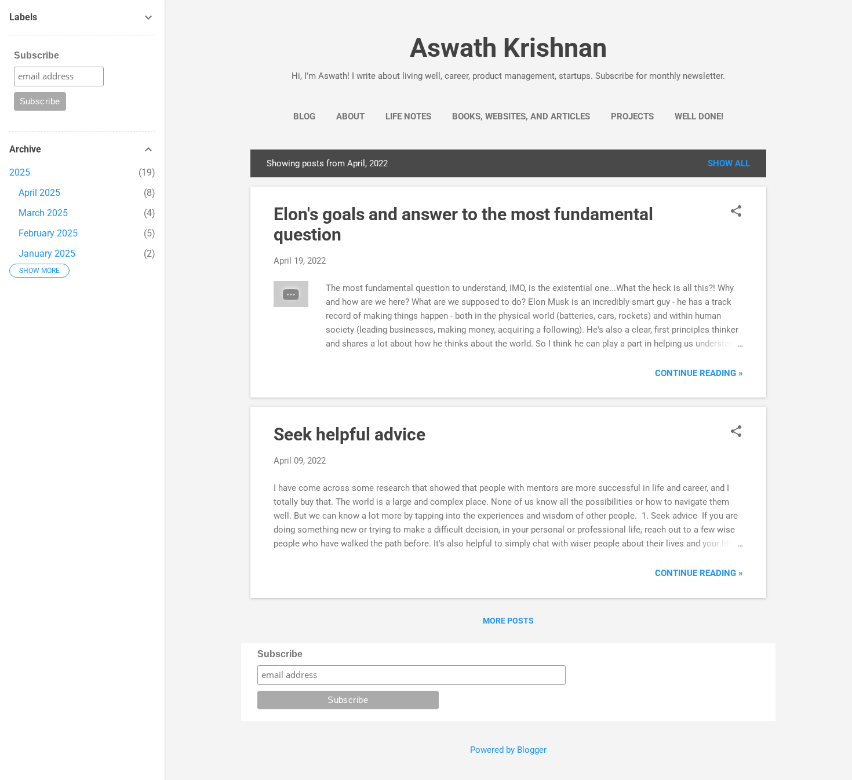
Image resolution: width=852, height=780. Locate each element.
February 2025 (48, 233)
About (350, 116)
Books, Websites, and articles (521, 116)
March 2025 (43, 212)
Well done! (699, 116)
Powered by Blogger (508, 750)
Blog (304, 116)
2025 (19, 172)
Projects (632, 116)
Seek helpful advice (349, 434)
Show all (729, 163)
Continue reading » (699, 373)
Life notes (408, 116)
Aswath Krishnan (508, 47)
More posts (508, 620)
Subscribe (280, 654)
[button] (736, 212)
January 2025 (47, 253)
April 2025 (39, 192)
